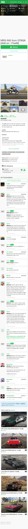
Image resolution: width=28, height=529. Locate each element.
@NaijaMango (10, 212)
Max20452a (9, 364)
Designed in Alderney (6, 522)
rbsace (10, 55)
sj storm (9, 237)
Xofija (8, 330)
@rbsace (9, 196)
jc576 (8, 387)
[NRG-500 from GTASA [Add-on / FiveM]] (14, 91)
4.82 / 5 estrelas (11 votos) (6, 120)
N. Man (8, 183)
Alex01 (8, 194)
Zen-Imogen (10, 252)
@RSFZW (9, 388)
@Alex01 (9, 215)
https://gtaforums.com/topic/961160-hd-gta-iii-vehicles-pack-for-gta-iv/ (16, 337)
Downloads (6, 116)
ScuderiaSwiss (10, 395)
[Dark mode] (24, 2)
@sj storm (9, 246)
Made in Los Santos (5, 524)
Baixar (15, 47)
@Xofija (9, 345)
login (17, 403)
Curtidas (14, 116)
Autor (12, 211)
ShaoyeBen (10, 379)
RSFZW (8, 275)
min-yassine (10, 268)
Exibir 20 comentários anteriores (14, 180)
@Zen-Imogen (10, 262)
